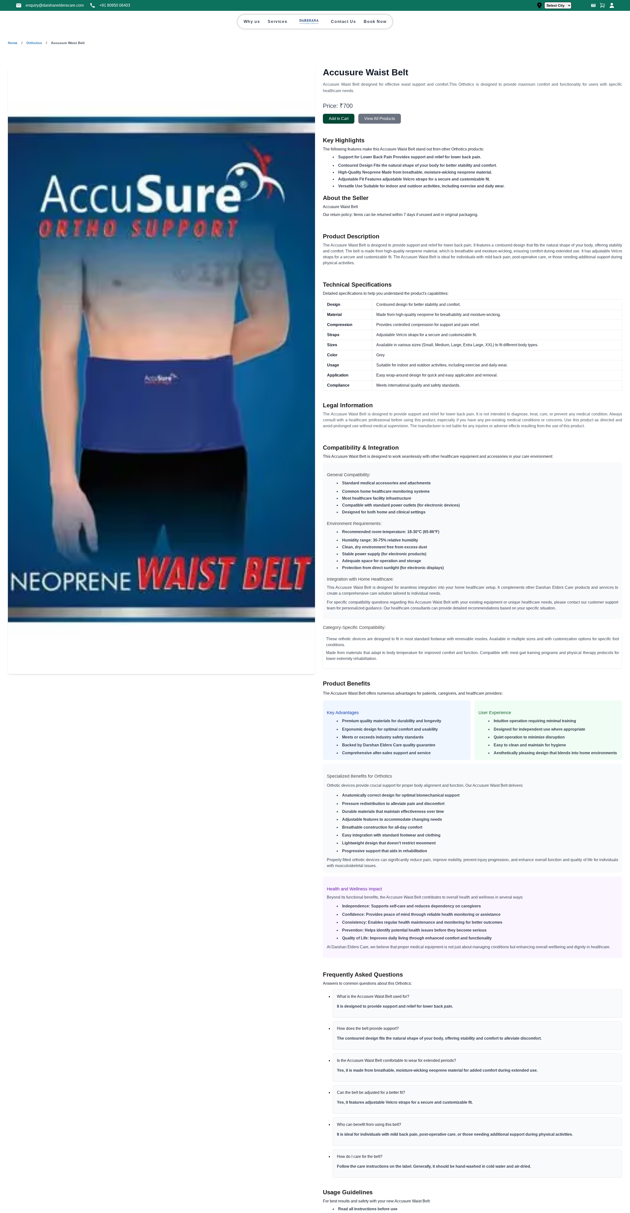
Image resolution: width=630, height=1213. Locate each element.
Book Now (375, 21)
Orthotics (34, 43)
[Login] (611, 5)
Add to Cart (338, 118)
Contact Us (343, 21)
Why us (252, 21)
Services (277, 21)
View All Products (379, 118)
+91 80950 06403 (114, 5)
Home (12, 43)
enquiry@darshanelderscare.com (55, 5)
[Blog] (593, 5)
